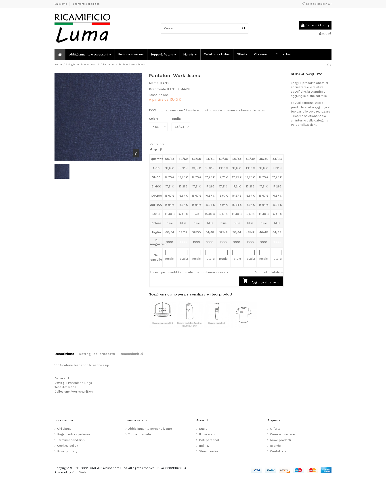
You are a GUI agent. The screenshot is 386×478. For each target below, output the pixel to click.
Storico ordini (208, 451)
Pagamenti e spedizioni (86, 3)
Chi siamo (61, 3)
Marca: (154, 83)
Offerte (275, 429)
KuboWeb (79, 472)
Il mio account (209, 434)
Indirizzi (204, 446)
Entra (203, 429)
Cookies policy (67, 446)
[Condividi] (151, 150)
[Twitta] (155, 150)
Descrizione (64, 354)
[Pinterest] (161, 150)
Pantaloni (157, 144)
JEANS (164, 83)
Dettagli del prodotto (97, 354)
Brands (275, 446)
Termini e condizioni (71, 440)
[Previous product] (328, 64)
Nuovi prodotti (280, 440)
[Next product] (330, 64)
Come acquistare (282, 434)
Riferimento (157, 89)
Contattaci (278, 451)
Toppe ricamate (139, 434)
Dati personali (209, 440)
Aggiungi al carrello (261, 281)
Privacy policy (67, 451)
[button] (189, 54)
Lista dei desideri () (318, 3)
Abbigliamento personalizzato (150, 429)
